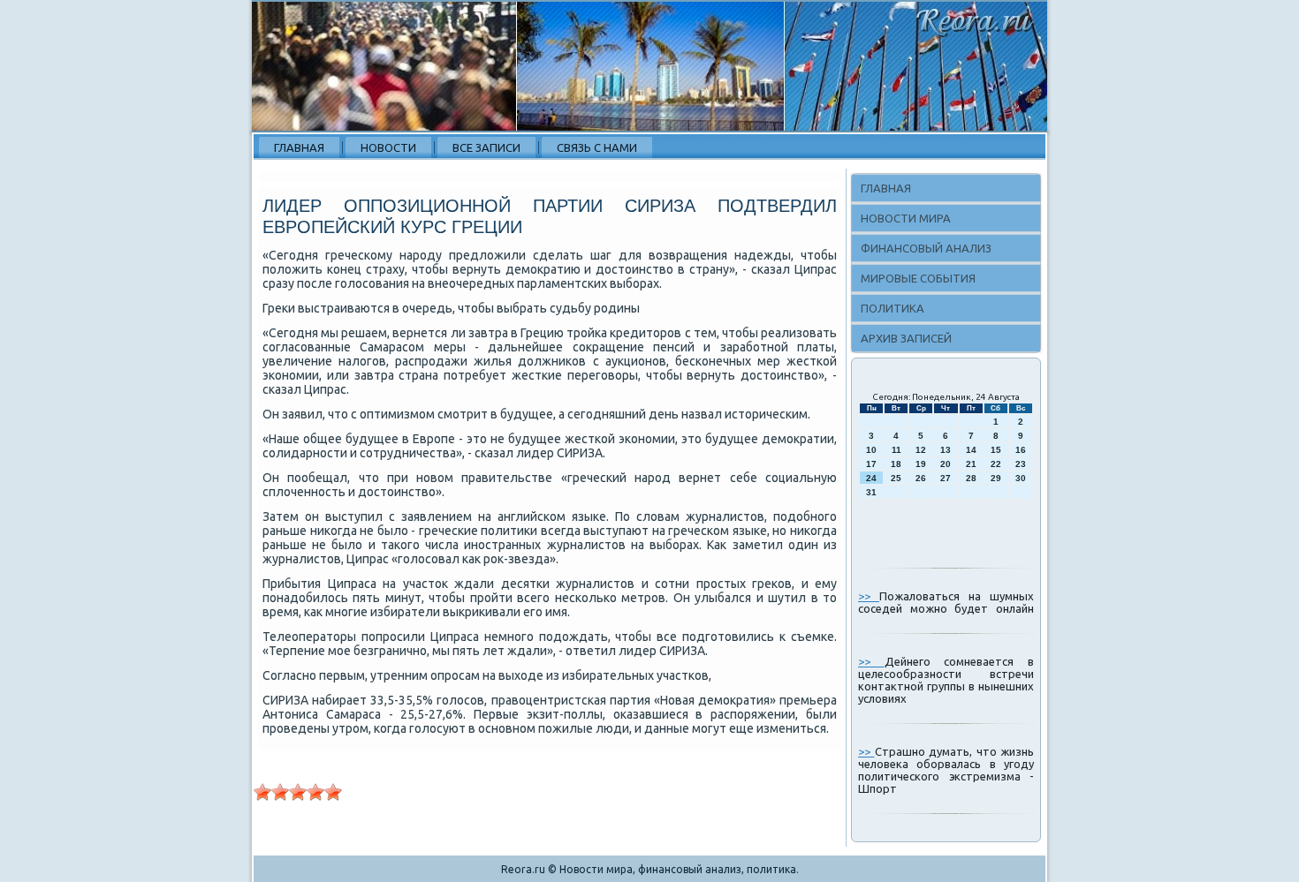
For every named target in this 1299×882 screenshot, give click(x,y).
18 (896, 464)
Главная (299, 147)
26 (920, 478)
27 (945, 478)
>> (868, 596)
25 (896, 478)
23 (1020, 464)
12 (920, 450)
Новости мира (906, 218)
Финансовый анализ (926, 248)
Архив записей (906, 338)
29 (996, 478)
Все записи (486, 147)
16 (1020, 450)
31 (871, 492)
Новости (388, 147)
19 (920, 464)
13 (945, 450)
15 (996, 450)
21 (971, 464)
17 (871, 464)
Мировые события (918, 278)
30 (1020, 478)
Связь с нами (597, 147)
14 (971, 450)
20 (945, 464)
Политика (892, 308)
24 (871, 478)
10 (871, 450)
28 (971, 478)
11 (896, 450)
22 (996, 464)
